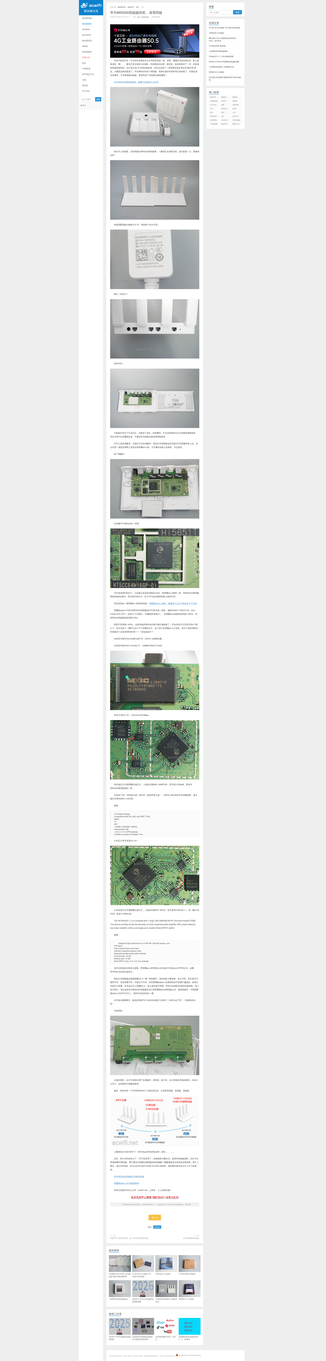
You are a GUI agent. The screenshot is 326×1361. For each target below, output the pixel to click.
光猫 (84, 79)
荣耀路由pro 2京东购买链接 (126, 1183)
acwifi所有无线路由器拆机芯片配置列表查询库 (142, 1337)
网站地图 (147, 1356)
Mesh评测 (86, 35)
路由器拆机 (87, 23)
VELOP (223, 101)
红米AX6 (224, 120)
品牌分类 (86, 57)
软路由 (85, 46)
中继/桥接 (86, 68)
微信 (84, 105)
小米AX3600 (235, 112)
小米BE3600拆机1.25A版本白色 (166, 1300)
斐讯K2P (213, 97)
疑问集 (85, 85)
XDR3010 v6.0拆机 (186, 1299)
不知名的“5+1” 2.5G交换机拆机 (221, 56)
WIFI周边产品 (88, 74)
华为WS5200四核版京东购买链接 (129, 1176)
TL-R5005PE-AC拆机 (187, 1274)
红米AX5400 (213, 112)
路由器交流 (91, 7)
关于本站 (86, 91)
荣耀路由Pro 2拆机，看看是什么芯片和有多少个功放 (173, 603)
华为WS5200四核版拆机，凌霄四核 (136, 12)
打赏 (156, 1217)
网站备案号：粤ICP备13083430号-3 (163, 1356)
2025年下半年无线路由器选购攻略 (120, 1337)
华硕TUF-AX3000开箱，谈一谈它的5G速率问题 (129, 1238)
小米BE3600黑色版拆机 (118, 1299)
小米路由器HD (214, 124)
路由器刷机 (87, 51)
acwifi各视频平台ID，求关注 (165, 1337)
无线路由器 (214, 101)
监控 (84, 63)
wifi (222, 116)
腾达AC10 (236, 124)
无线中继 (236, 105)
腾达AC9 (224, 124)
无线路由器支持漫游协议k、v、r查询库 (188, 1337)
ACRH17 (236, 116)
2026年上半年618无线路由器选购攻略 (143, 1300)
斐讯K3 (235, 97)
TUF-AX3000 (213, 108)
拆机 (222, 105)
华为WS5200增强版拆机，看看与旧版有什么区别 (136, 82)
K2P (222, 112)
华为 (137, 7)
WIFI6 (234, 108)
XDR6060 (213, 120)
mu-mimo (213, 105)
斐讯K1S (224, 108)
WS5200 (157, 1227)
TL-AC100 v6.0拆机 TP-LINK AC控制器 (141, 1275)
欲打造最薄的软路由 (191, 1238)
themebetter (135, 1356)
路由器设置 (87, 40)
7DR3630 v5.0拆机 (163, 1274)
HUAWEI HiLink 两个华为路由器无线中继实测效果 (120, 1275)
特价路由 (86, 29)
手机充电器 (236, 120)
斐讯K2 (223, 97)
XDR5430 (213, 116)
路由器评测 (87, 18)
